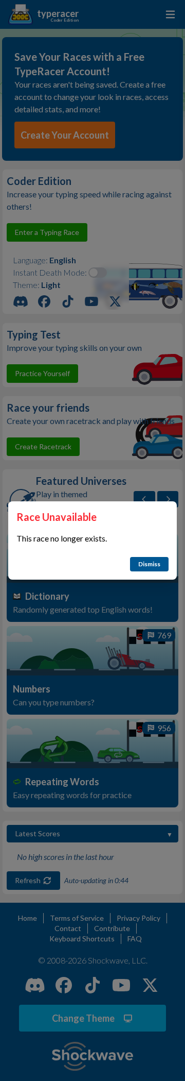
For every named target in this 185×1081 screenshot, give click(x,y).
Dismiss (149, 564)
